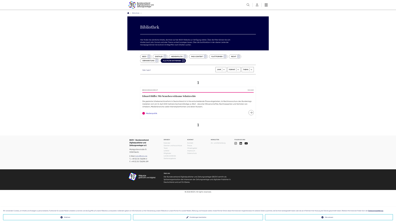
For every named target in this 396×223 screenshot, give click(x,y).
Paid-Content (197, 57)
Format (232, 70)
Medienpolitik (177, 57)
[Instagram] (235, 143)
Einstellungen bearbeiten (198, 217)
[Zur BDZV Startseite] (128, 13)
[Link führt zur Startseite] (141, 5)
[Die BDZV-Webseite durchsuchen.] (248, 5)
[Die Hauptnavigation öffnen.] (266, 5)
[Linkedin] (240, 143)
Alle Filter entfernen (172, 61)
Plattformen (217, 57)
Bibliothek (135, 13)
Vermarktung (148, 61)
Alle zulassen (329, 217)
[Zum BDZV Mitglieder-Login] (257, 5)
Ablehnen (67, 217)
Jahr (219, 70)
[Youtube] (246, 143)
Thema (245, 70)
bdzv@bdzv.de (141, 156)
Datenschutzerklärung (375, 211)
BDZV (144, 57)
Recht (233, 57)
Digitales (159, 57)
